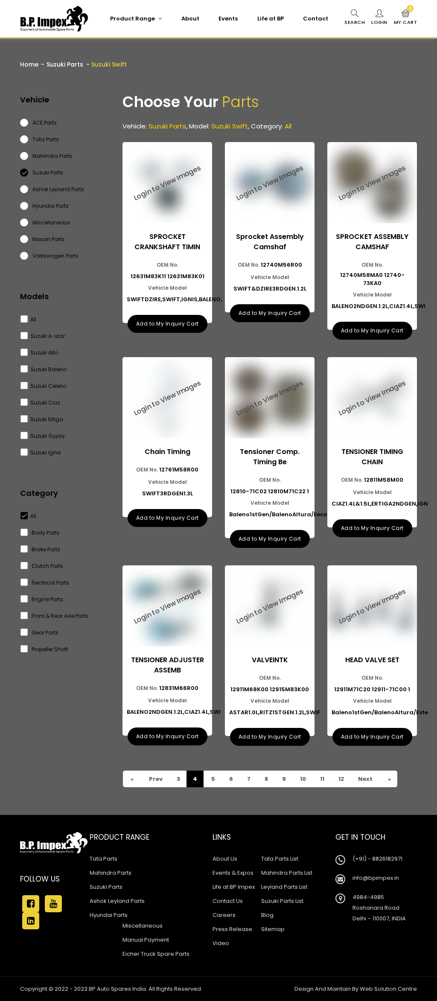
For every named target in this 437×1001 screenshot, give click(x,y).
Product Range (133, 19)
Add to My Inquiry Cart (167, 323)
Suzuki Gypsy (47, 435)
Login (379, 22)
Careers (224, 915)
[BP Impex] (54, 19)
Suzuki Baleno (48, 369)
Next (365, 779)
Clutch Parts (46, 566)
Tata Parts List (279, 859)
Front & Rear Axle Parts (59, 616)
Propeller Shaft (49, 649)
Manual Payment (145, 940)
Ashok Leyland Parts (117, 901)
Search (354, 22)
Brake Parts (45, 549)
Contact (315, 19)
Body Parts (44, 532)
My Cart (405, 17)
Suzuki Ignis (45, 452)
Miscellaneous (142, 926)
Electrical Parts (49, 582)
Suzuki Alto (44, 352)
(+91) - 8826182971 (377, 859)
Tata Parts (103, 859)
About (190, 19)
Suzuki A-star (47, 336)
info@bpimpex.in (376, 878)
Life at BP (270, 19)
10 (302, 779)
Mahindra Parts (110, 873)
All (33, 319)
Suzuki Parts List (282, 901)
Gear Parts (44, 632)
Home (29, 64)
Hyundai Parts (109, 915)
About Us (225, 859)
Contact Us (228, 901)
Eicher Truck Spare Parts (155, 954)
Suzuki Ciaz (45, 402)
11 (321, 779)
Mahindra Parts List (286, 873)
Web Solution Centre (388, 989)
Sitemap (273, 929)
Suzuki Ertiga (46, 419)
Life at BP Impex (234, 887)
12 (340, 779)
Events (228, 19)
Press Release (232, 929)
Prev (155, 779)
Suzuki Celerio (48, 386)
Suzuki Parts (65, 64)
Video (221, 943)
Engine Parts (46, 599)
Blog (267, 915)
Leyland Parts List (284, 887)
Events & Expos (233, 873)
